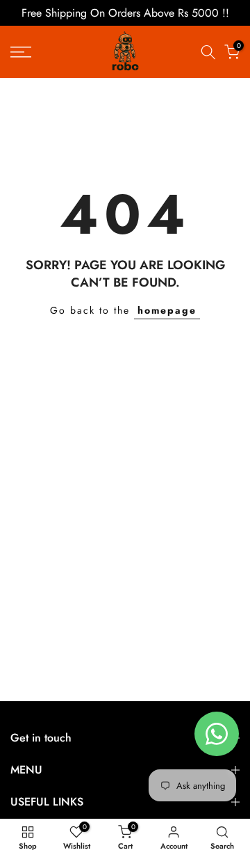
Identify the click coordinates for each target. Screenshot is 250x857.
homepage (167, 310)
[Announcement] (125, 12)
